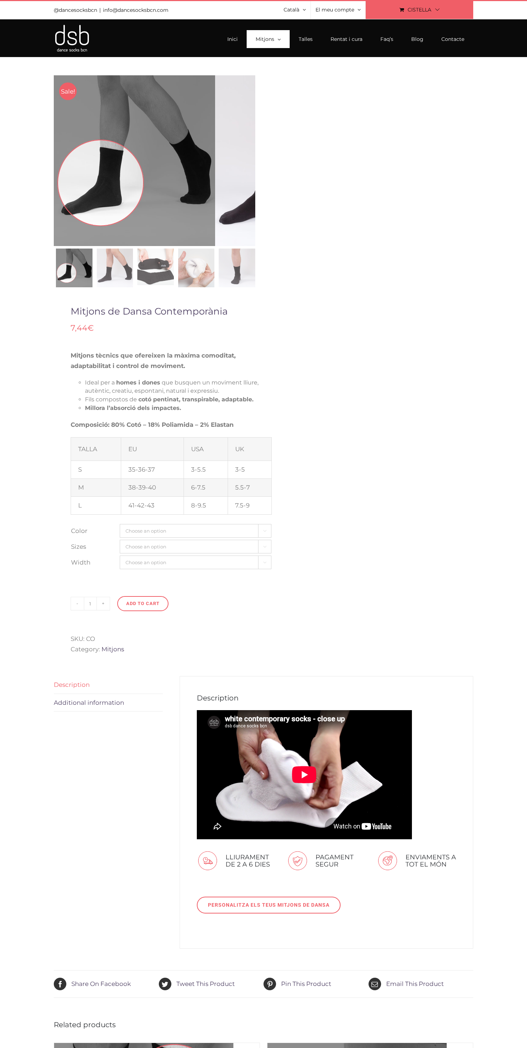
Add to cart (143, 603)
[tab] (108, 685)
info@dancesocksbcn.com (135, 10)
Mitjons (112, 649)
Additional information (89, 702)
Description (72, 684)
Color (79, 530)
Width (80, 562)
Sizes (78, 546)
